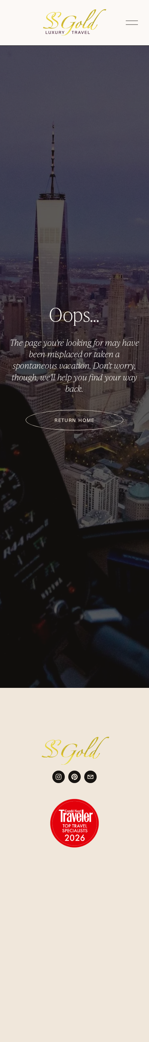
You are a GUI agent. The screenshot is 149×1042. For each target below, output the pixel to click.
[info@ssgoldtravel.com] (90, 777)
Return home (74, 420)
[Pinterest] (74, 777)
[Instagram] (58, 777)
